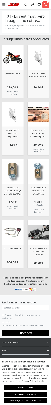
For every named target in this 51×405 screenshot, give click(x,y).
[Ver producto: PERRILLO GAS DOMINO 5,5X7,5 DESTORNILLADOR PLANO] (13, 171)
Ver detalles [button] (7, 322)
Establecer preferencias (25, 394)
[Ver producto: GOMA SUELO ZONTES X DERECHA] (38, 57)
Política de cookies (37, 381)
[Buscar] (25, 4)
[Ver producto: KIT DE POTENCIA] (13, 232)
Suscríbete (25, 333)
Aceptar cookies (25, 387)
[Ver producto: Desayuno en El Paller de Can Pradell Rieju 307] (38, 114)
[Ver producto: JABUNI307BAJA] (13, 57)
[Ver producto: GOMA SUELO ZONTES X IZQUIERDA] (13, 114)
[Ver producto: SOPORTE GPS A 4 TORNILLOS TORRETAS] (38, 232)
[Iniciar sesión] (32, 4)
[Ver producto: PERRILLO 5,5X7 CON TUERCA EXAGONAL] (38, 171)
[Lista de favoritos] (39, 4)
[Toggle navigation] (4, 4)
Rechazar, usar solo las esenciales (25, 400)
